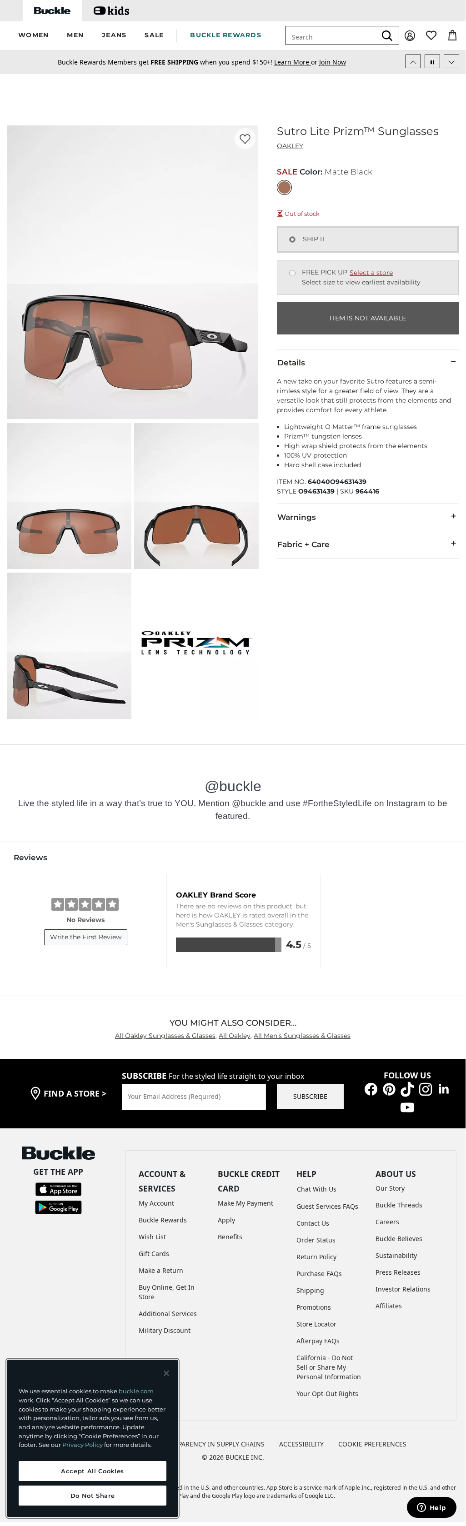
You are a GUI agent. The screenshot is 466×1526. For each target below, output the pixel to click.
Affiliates (389, 1306)
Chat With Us (316, 1189)
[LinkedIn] (444, 1088)
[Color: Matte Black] (284, 187)
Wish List (152, 1236)
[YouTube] (407, 1106)
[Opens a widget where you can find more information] (431, 1508)
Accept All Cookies (92, 1471)
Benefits (230, 1236)
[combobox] (331, 35)
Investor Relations (403, 1289)
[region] (92, 1438)
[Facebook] (371, 1088)
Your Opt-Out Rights (327, 1393)
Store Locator (316, 1324)
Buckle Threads (399, 1205)
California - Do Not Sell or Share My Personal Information (328, 1367)
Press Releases (398, 1272)
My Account (156, 1203)
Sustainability (396, 1255)
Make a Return (161, 1270)
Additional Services (168, 1313)
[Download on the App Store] (58, 1188)
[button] (33, 35)
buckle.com (136, 1391)
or (296, 62)
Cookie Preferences (372, 1444)
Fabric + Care (303, 544)
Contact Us (312, 1223)
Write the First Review (85, 937)
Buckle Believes (399, 1238)
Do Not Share (92, 1495)
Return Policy (316, 1256)
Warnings (296, 517)
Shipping (310, 1290)
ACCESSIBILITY (301, 1444)
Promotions (313, 1307)
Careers (387, 1221)
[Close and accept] (166, 1373)
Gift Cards (154, 1253)
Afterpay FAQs (318, 1340)
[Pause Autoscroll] (432, 61)
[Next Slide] (451, 61)
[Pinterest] (389, 1088)
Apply (226, 1220)
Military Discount (164, 1330)
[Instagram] (425, 1088)
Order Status (316, 1240)
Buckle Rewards (163, 1220)
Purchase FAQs (319, 1273)
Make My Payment (245, 1203)
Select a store (371, 273)
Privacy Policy (82, 1444)
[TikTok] (407, 1088)
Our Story (390, 1188)
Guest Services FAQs (327, 1206)
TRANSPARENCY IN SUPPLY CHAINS (211, 1444)
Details (291, 362)
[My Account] (410, 35)
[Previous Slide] (413, 61)
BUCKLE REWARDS (225, 35)
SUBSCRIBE (310, 1096)
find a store (75, 1093)
